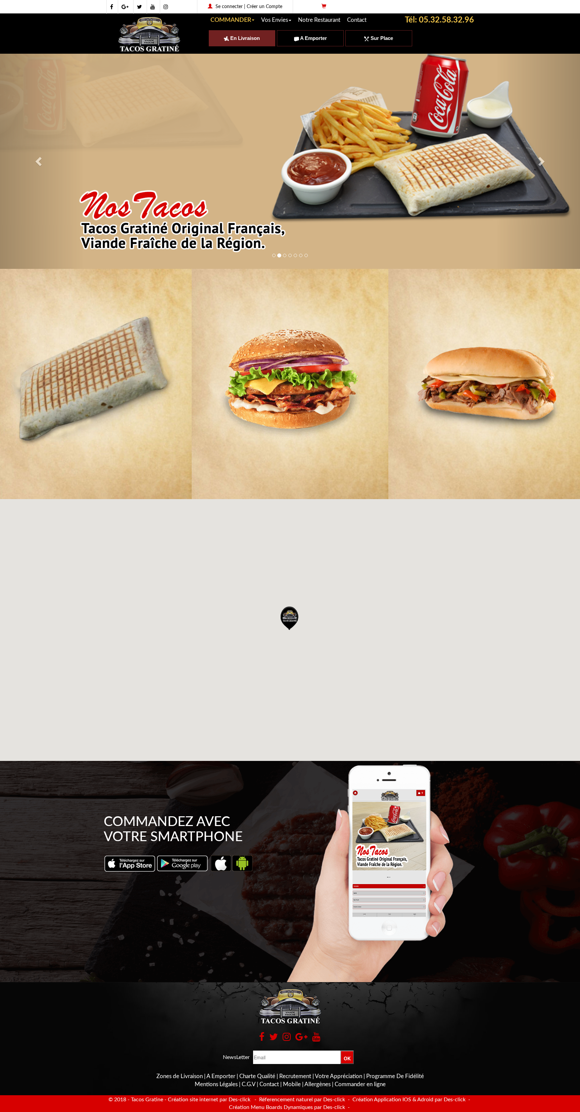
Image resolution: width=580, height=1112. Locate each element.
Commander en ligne (360, 1084)
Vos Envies (274, 20)
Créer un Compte (264, 6)
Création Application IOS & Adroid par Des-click (408, 1099)
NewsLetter (236, 1057)
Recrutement (295, 1076)
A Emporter (313, 38)
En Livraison (244, 38)
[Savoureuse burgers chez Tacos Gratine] (290, 384)
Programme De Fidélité (395, 1076)
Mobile (292, 1084)
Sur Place (381, 38)
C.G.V (248, 1084)
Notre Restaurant (319, 20)
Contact (357, 20)
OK (347, 1058)
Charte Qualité (257, 1076)
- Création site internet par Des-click (207, 1099)
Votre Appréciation (338, 1076)
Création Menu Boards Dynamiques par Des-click (287, 1107)
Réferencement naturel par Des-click (301, 1099)
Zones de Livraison (179, 1076)
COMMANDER (230, 20)
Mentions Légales (216, 1084)
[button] (290, 618)
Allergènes (317, 1084)
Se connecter (229, 6)
